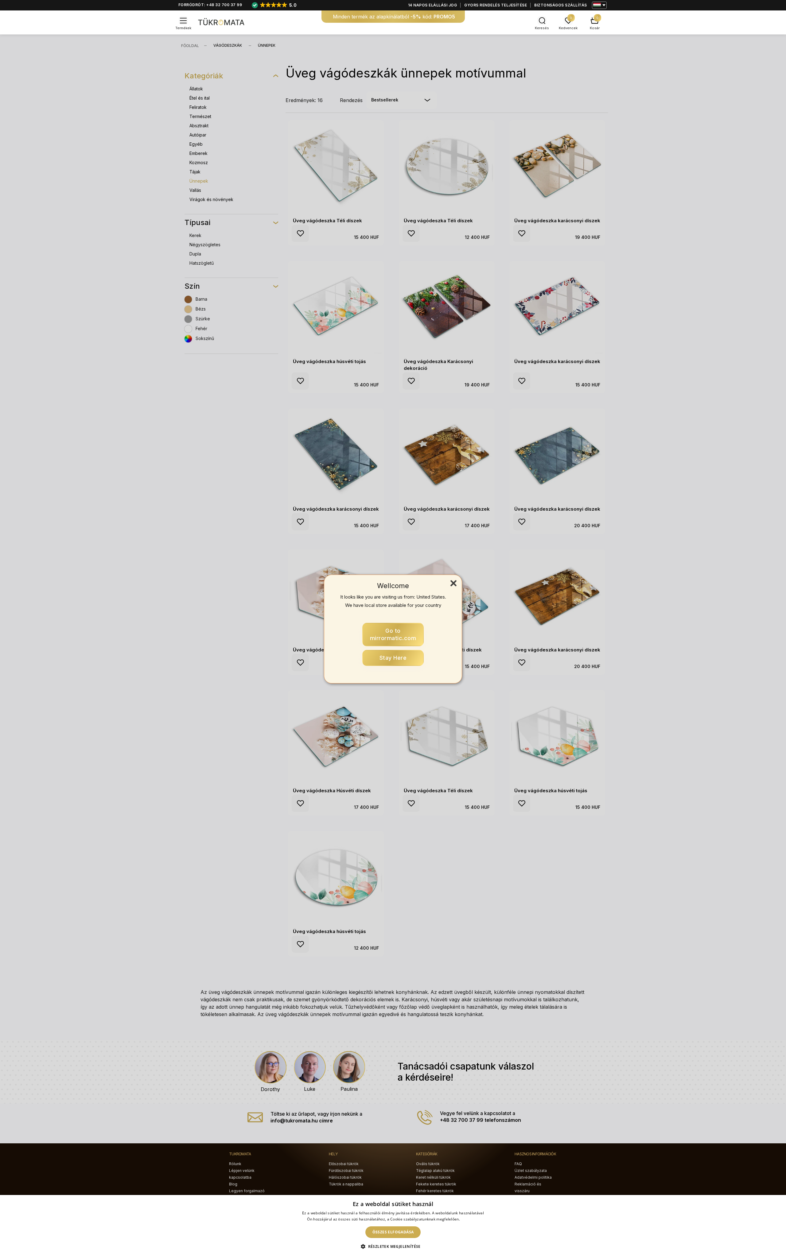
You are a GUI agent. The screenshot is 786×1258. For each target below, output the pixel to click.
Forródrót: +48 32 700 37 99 (210, 4)
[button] (393, 1247)
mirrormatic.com (393, 634)
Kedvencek (568, 28)
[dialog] (393, 1226)
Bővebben (470, 1219)
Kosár (595, 28)
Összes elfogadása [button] (393, 1232)
